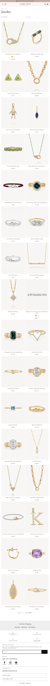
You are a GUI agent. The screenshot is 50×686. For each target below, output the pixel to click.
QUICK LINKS (6, 675)
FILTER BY (5, 17)
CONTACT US (6, 668)
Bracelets (17, 627)
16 (26, 613)
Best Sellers (32, 627)
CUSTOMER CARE (7, 679)
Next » (30, 613)
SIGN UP (44, 651)
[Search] (45, 4)
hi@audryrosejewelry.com (9, 671)
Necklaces (24, 627)
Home (2, 8)
